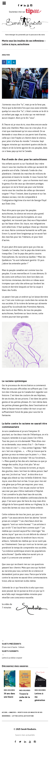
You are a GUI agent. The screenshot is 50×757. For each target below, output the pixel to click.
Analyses (6, 55)
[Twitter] (21, 5)
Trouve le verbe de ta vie (24, 697)
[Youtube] (28, 5)
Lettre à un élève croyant (12, 654)
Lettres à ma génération (40, 696)
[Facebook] (18, 5)
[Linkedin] (25, 5)
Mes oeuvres (9, 690)
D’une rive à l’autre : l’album (13, 643)
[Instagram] (31, 5)
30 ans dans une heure (9, 695)
